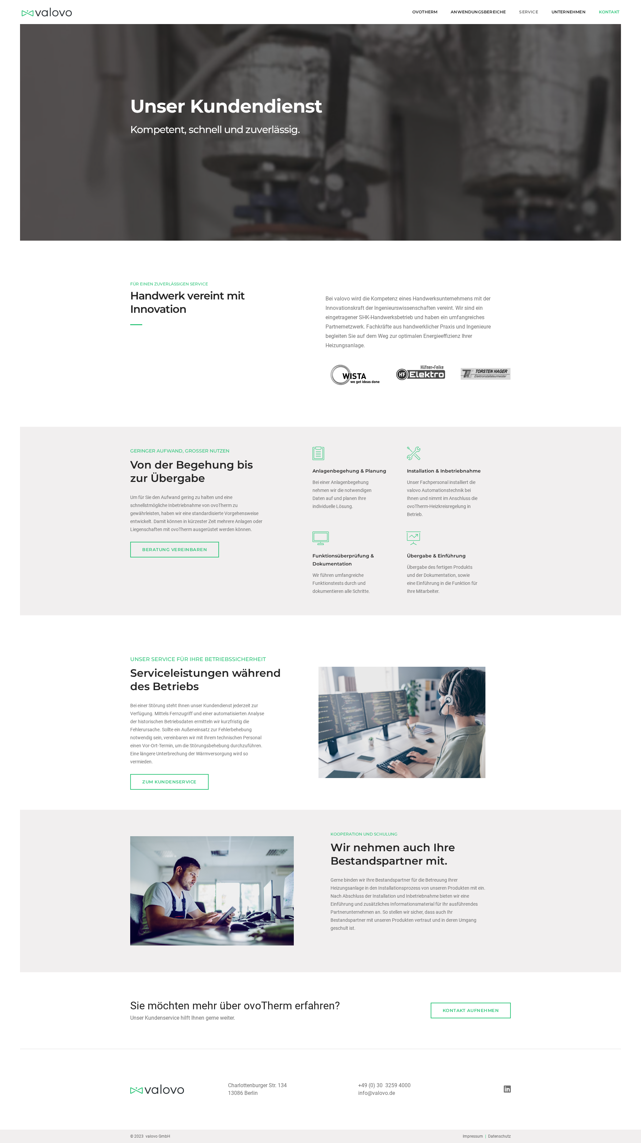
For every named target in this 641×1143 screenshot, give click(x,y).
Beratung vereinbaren (174, 549)
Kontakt (609, 11)
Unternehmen (569, 11)
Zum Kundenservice (169, 781)
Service (528, 11)
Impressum (473, 1136)
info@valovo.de (376, 1093)
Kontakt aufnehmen (471, 1010)
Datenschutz (499, 1136)
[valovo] (47, 12)
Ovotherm (424, 11)
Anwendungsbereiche (478, 11)
